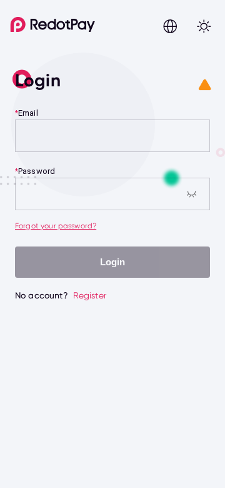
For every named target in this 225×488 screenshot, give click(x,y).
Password (36, 171)
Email (28, 113)
